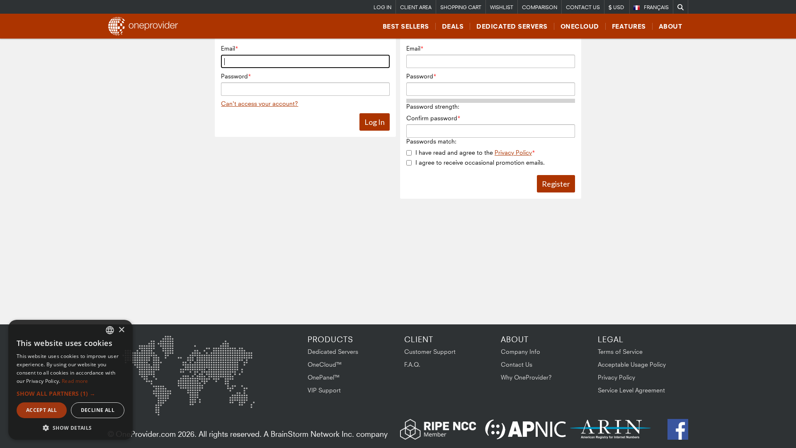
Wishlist (501, 7)
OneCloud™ (325, 364)
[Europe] (188, 354)
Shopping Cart (460, 7)
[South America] (144, 401)
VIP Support (324, 390)
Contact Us (583, 7)
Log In (382, 7)
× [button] (121, 330)
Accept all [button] (41, 410)
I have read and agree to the (473, 152)
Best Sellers (406, 26)
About (670, 26)
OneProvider (145, 26)
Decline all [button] (97, 410)
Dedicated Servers (512, 26)
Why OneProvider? (526, 377)
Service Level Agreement (631, 390)
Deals (453, 26)
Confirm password (431, 118)
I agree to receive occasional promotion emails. (480, 162)
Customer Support (430, 351)
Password (234, 76)
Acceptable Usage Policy (632, 364)
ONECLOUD (580, 26)
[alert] (70, 380)
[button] (70, 393)
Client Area (416, 7)
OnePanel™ (324, 377)
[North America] (144, 359)
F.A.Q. (412, 364)
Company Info (520, 351)
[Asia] (230, 357)
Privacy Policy (513, 152)
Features (629, 26)
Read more (75, 381)
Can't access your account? (259, 103)
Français (656, 7)
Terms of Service (620, 351)
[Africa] (193, 395)
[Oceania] (242, 399)
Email (228, 48)
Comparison (539, 7)
